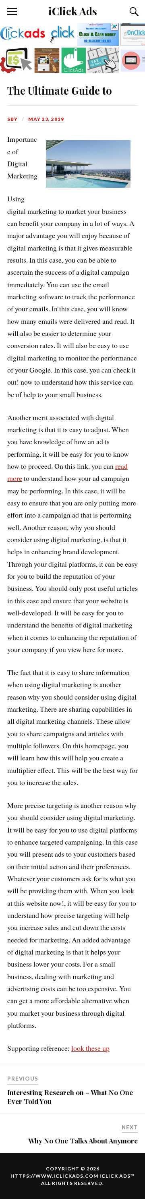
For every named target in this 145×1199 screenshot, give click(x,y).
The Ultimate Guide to (59, 90)
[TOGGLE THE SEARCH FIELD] (133, 12)
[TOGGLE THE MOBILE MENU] (12, 12)
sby (12, 119)
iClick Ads (72, 11)
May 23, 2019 (46, 119)
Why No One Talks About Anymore (83, 1140)
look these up (90, 1048)
